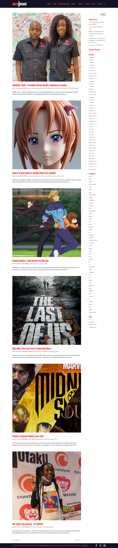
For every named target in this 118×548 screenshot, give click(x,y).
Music (90, 253)
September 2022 (93, 121)
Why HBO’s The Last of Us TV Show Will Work (31, 348)
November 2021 (92, 142)
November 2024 (92, 76)
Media (80, 4)
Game (90, 224)
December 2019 (92, 161)
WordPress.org (92, 327)
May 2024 (91, 89)
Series (90, 283)
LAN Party (91, 243)
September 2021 (93, 148)
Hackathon (91, 235)
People (53, 88)
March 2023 (92, 108)
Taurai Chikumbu (18, 263)
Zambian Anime (60, 176)
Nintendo (91, 259)
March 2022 (92, 137)
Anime (54, 4)
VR (69, 88)
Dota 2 (90, 213)
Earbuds (91, 216)
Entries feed (92, 322)
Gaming (33, 88)
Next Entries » (77, 540)
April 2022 (91, 134)
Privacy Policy (60, 545)
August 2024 (92, 81)
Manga (90, 248)
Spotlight (64, 88)
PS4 (90, 275)
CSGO (90, 208)
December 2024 (92, 73)
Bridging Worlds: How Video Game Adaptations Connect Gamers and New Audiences (97, 40)
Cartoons (91, 197)
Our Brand (53, 545)
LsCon (90, 245)
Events (73, 4)
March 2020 (92, 158)
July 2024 (91, 84)
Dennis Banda (17, 351)
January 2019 (92, 169)
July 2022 (91, 126)
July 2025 (91, 60)
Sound (90, 288)
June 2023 (91, 102)
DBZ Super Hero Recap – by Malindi (27, 524)
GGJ (90, 232)
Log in (90, 319)
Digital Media (38, 176)
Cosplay (32, 176)
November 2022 (92, 116)
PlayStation (45, 351)
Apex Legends (92, 184)
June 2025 (91, 62)
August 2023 (92, 97)
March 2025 (92, 68)
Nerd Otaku (16, 88)
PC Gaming (48, 88)
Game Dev (91, 227)
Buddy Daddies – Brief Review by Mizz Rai (30, 260)
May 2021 (91, 153)
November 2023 (92, 94)
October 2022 (92, 118)
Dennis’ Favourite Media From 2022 (28, 436)
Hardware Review (93, 240)
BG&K (90, 192)
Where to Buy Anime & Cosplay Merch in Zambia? (34, 173)
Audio (90, 187)
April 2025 (91, 65)
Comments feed (92, 324)
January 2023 (92, 110)
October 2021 (92, 145)
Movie (90, 251)
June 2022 (91, 129)
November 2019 (92, 164)
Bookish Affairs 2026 (63, 4)
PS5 (90, 277)
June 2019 (91, 166)
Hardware (38, 88)
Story (67, 88)
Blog (93, 4)
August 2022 (92, 124)
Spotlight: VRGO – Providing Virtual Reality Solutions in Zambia (39, 85)
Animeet (91, 181)
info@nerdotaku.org (45, 545)
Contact (100, 4)
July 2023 (91, 100)
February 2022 (92, 140)
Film (90, 221)
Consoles (29, 88)
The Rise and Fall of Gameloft (96, 45)
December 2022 (92, 113)
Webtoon (91, 301)
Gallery (88, 4)
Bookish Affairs (92, 195)
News (42, 88)
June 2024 (91, 86)
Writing (72, 88)
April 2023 (91, 105)
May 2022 (91, 132)
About (49, 4)
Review (34, 263)
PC (45, 88)
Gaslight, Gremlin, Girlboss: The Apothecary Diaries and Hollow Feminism (96, 33)
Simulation (58, 88)
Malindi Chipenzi (18, 527)
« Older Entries (15, 540)
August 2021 (92, 150)
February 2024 (92, 92)
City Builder (91, 200)
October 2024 (92, 78)
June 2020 (91, 156)
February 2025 (92, 70)
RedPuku (85, 545)
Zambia (76, 88)
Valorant (91, 296)
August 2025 (92, 57)
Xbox (90, 307)
